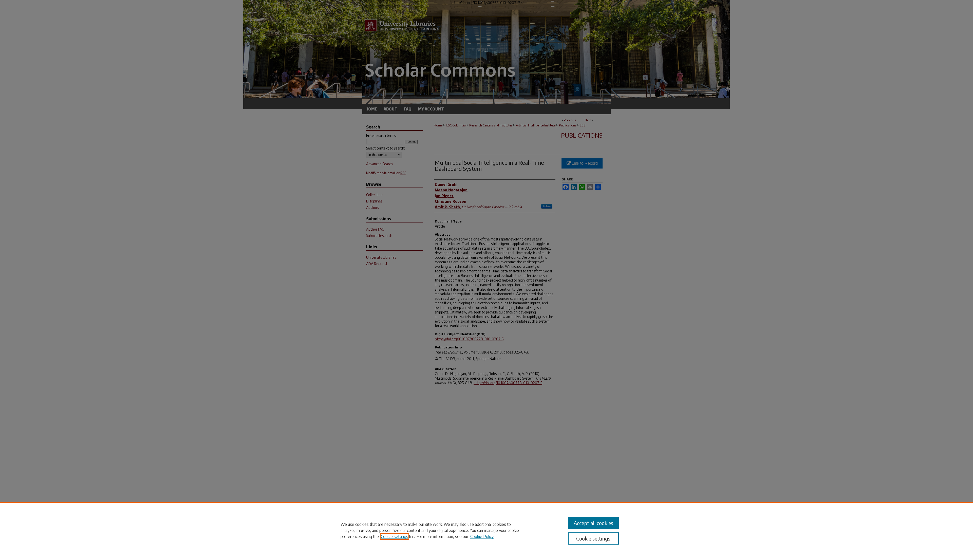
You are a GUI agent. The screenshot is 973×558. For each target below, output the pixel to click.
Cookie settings (394, 536)
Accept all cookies (593, 523)
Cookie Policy (482, 536)
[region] (486, 530)
